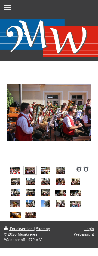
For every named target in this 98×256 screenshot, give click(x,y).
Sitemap (43, 229)
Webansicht (84, 234)
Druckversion (21, 229)
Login (89, 229)
